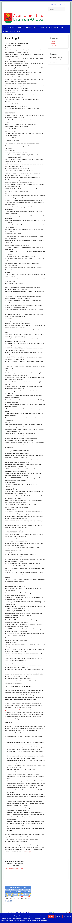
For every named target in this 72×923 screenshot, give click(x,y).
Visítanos (21, 27)
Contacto (5, 31)
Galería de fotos (53, 27)
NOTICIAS (54, 45)
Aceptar (51, 916)
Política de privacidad (31, 913)
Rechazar (59, 916)
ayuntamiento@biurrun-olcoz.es (14, 710)
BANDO (53, 41)
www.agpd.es (29, 851)
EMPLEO (53, 43)
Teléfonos (28, 27)
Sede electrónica (15, 31)
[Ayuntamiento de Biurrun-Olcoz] (32, 18)
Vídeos (62, 27)
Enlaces (35, 27)
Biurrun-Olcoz (12, 27)
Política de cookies (21, 913)
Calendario (43, 27)
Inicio (4, 27)
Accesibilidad (11, 913)
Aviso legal (4, 913)
